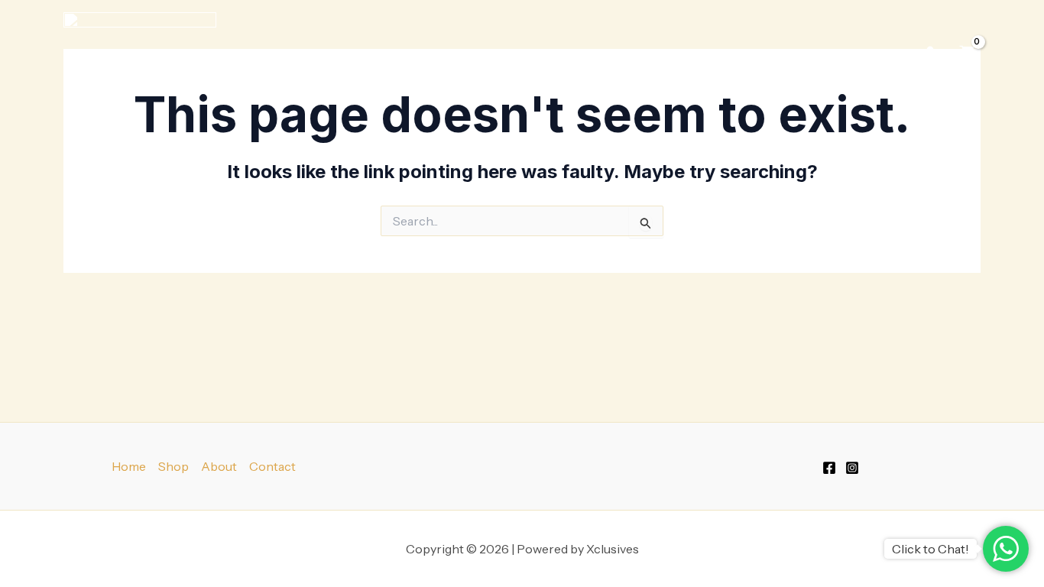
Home (129, 466)
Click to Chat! (930, 548)
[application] (803, 52)
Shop (780, 52)
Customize (865, 52)
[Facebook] (829, 468)
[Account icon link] (930, 53)
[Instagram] (852, 468)
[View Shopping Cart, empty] (966, 53)
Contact (272, 466)
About (219, 466)
